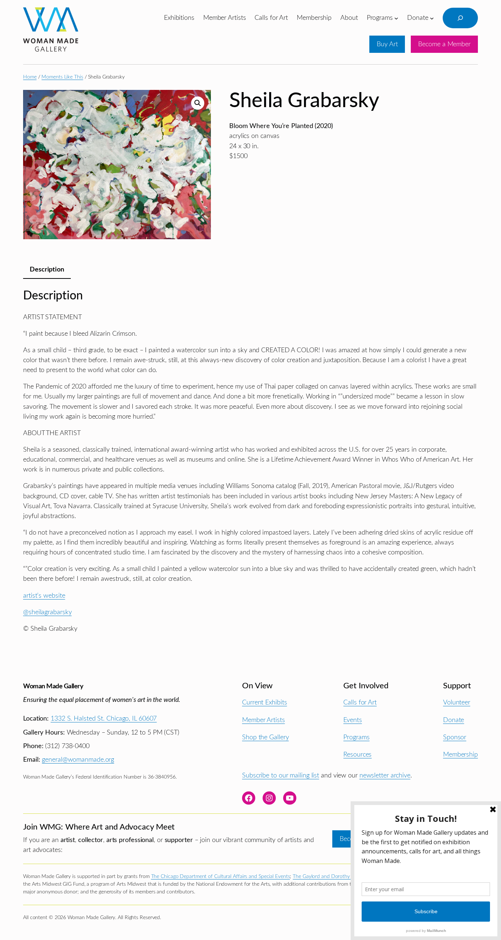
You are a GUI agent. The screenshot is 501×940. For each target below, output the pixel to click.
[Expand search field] (460, 18)
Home (30, 77)
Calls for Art (360, 702)
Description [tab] (47, 269)
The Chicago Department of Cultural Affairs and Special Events (220, 876)
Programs (356, 737)
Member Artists (263, 720)
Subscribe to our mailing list (280, 775)
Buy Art (387, 44)
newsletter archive (384, 775)
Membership (460, 754)
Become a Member (444, 44)
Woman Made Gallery (53, 686)
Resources (357, 754)
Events (352, 720)
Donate (453, 720)
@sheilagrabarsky (47, 612)
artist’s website (44, 595)
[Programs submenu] (396, 18)
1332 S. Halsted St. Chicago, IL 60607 (104, 718)
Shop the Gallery (265, 737)
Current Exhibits (264, 702)
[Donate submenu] (432, 18)
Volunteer (456, 702)
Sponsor (454, 737)
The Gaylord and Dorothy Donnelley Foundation (347, 876)
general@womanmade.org (78, 759)
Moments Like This (62, 77)
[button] (197, 103)
